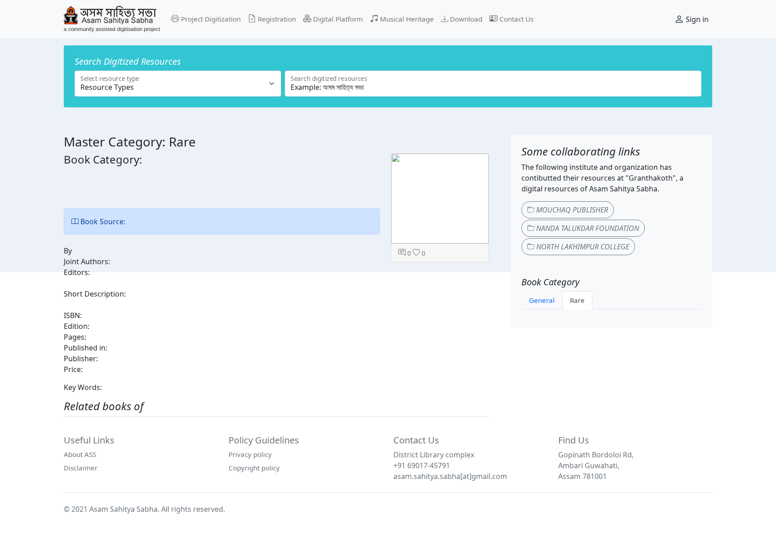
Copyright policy (254, 467)
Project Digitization (210, 18)
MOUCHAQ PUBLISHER (571, 210)
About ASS (80, 454)
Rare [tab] (577, 300)
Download (465, 18)
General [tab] (542, 300)
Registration (276, 18)
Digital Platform (337, 18)
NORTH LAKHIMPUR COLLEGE (581, 247)
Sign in (696, 19)
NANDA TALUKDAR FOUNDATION (586, 228)
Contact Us (516, 18)
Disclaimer (80, 467)
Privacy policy (250, 454)
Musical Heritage (406, 18)
